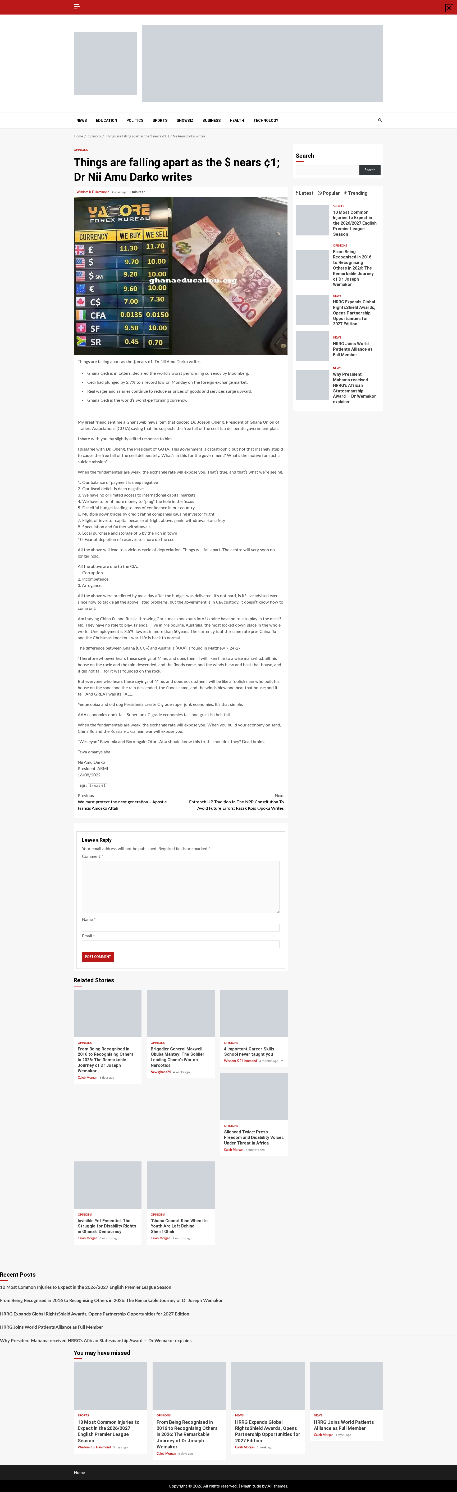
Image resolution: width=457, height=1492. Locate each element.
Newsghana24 (161, 1072)
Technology (265, 120)
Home (79, 1473)
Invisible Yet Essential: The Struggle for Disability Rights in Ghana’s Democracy (107, 1185)
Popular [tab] (331, 193)
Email (88, 936)
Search (305, 155)
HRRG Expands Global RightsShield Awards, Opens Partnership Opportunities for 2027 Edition (312, 310)
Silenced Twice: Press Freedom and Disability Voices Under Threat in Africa (254, 1096)
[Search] (380, 120)
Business (212, 120)
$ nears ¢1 (97, 785)
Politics (134, 120)
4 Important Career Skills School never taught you (254, 1013)
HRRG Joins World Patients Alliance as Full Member (312, 346)
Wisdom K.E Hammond (93, 192)
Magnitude (251, 1486)
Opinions (81, 150)
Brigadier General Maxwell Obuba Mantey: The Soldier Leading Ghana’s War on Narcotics (180, 1013)
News (81, 120)
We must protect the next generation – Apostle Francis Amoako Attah (122, 802)
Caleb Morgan (88, 1077)
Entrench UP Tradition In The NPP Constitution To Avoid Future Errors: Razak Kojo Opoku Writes (236, 802)
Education (106, 120)
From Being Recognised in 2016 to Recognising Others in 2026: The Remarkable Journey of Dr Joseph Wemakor (107, 1013)
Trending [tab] (357, 193)
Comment (92, 856)
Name (89, 920)
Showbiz (185, 120)
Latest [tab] (306, 193)
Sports (160, 120)
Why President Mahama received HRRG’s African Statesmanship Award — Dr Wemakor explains (312, 385)
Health (237, 120)
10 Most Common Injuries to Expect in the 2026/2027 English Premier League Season (312, 220)
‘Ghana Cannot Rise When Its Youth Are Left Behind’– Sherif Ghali (180, 1185)
